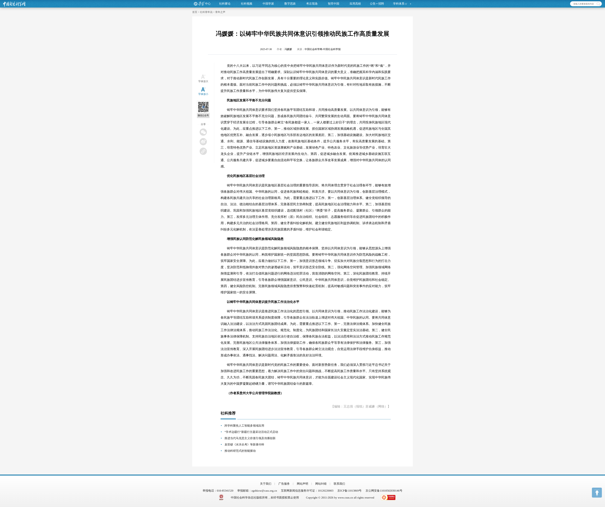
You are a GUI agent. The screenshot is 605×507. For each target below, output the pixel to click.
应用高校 (355, 3)
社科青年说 (206, 12)
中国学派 (268, 3)
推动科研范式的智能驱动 (240, 450)
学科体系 (398, 3)
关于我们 (265, 483)
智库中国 (333, 3)
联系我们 (339, 483)
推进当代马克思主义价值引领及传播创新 (250, 438)
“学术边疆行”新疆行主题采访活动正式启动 (251, 431)
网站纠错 (321, 483)
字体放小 (203, 94)
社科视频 (246, 3)
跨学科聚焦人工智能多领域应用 (244, 425)
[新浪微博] (203, 141)
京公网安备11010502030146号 (384, 490)
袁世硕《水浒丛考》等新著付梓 (244, 444)
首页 (194, 12)
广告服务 (284, 483)
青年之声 (220, 12)
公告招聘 (377, 3)
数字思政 (290, 3)
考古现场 (311, 3)
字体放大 (203, 81)
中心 (208, 3)
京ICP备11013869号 (349, 490)
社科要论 (224, 3)
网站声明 (302, 483)
